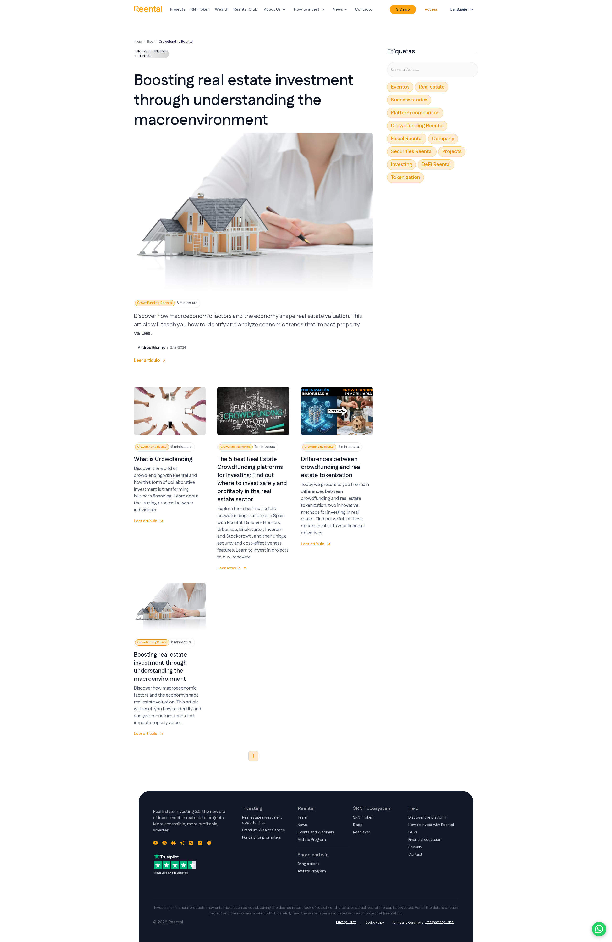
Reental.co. (392, 913)
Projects (177, 9)
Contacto (363, 9)
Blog (150, 41)
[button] (275, 9)
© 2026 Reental (168, 922)
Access (431, 9)
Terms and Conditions (407, 922)
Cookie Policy (374, 922)
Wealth (221, 9)
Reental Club (245, 9)
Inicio (138, 41)
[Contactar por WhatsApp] (599, 929)
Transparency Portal (439, 922)
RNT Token (200, 9)
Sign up (403, 9)
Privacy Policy (346, 922)
